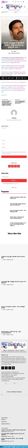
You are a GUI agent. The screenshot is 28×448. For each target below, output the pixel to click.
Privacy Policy (16, 183)
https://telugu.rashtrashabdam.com (14, 120)
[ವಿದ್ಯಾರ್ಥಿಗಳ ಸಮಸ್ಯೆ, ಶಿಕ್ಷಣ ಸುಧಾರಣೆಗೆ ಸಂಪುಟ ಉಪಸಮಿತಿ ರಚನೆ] (5, 197)
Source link (4, 95)
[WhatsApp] (18, 166)
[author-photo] (2, 259)
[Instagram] (16, 2)
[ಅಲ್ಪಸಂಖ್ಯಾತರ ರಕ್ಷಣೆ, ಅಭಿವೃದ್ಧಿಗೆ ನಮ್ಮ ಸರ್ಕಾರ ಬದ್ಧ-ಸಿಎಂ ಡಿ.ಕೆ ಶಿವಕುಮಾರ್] (5, 204)
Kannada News (14, 40)
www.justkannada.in (18, 57)
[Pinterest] (15, 166)
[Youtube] (23, 2)
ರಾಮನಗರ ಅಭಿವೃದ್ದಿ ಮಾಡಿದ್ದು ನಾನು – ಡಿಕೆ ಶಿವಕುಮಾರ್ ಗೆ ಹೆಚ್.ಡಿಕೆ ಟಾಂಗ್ (20, 102)
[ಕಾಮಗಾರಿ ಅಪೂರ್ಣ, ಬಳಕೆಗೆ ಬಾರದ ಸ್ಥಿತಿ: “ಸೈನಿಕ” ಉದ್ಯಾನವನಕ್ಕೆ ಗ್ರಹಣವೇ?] (5, 217)
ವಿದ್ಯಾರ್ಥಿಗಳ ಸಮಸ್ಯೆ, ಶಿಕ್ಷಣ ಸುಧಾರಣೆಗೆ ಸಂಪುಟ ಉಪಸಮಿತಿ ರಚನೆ (13, 430)
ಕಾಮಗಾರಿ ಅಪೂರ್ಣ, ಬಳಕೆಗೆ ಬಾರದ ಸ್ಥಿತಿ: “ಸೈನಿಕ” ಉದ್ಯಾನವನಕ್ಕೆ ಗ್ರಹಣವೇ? (17, 217)
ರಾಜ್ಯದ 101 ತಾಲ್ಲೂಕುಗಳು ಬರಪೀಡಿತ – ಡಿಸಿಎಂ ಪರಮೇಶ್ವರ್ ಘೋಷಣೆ (18, 211)
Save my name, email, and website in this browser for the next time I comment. (14, 153)
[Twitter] (21, 2)
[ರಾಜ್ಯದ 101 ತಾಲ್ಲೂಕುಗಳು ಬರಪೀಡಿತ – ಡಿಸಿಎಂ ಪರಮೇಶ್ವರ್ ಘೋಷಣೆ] (5, 211)
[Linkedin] (18, 2)
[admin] (14, 113)
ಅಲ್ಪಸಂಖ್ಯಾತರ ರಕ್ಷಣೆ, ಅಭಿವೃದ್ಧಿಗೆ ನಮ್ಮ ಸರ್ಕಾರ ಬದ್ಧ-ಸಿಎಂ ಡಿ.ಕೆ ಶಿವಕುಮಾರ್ (18, 204)
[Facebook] (13, 2)
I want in (13, 180)
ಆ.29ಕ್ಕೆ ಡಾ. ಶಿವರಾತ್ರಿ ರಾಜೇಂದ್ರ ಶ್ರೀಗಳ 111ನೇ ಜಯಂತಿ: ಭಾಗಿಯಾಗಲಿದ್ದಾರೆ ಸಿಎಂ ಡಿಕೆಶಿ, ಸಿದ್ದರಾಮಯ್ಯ (18, 224)
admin (14, 51)
